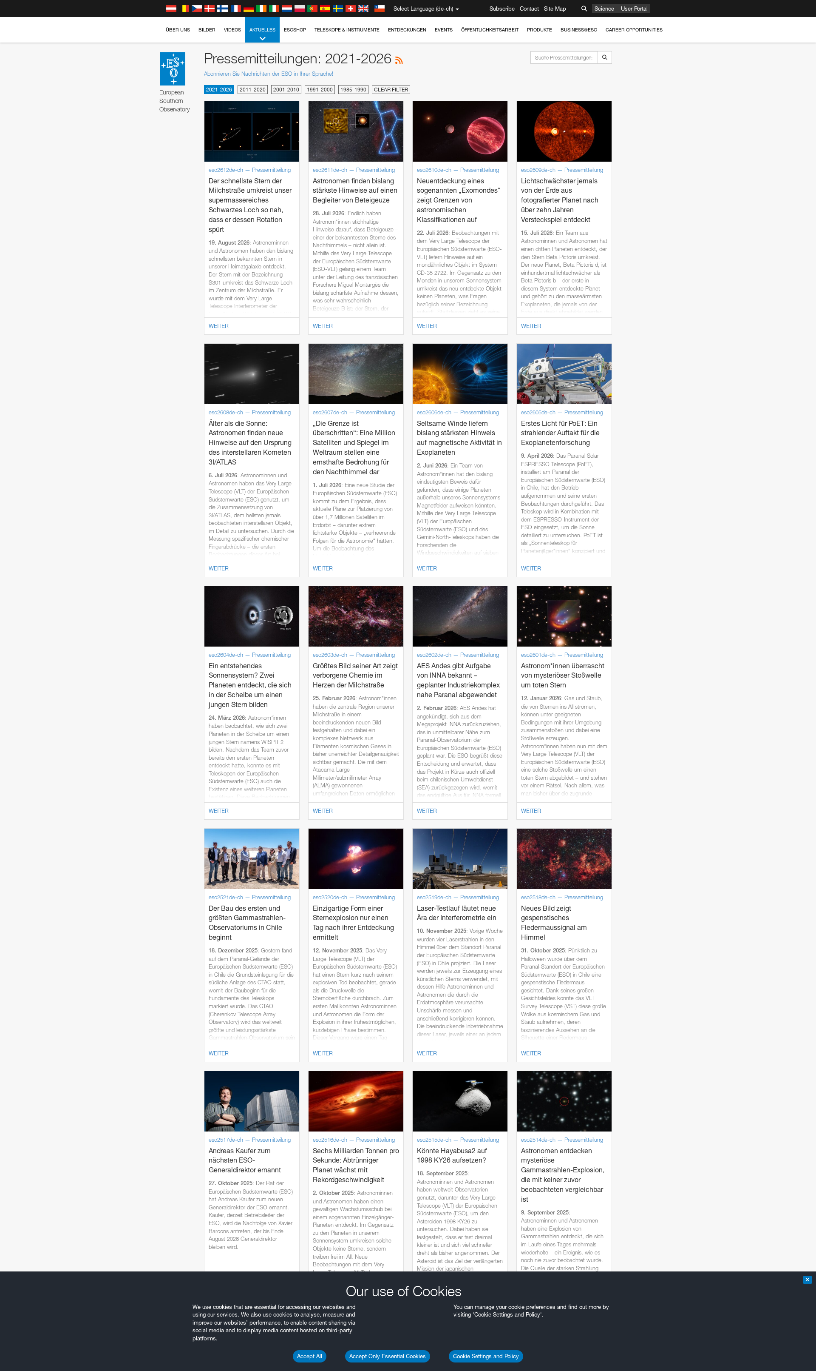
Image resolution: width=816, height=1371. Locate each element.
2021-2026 (219, 89)
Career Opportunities (634, 30)
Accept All (309, 1356)
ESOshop (295, 30)
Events (444, 30)
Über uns (178, 30)
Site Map (555, 8)
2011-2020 (253, 89)
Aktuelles (262, 30)
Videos (232, 30)
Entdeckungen (407, 30)
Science (604, 8)
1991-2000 (320, 89)
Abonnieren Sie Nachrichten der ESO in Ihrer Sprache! (268, 73)
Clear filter (391, 89)
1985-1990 (353, 89)
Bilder (206, 30)
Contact (529, 8)
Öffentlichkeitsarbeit (489, 30)
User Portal (634, 8)
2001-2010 (286, 89)
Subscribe (502, 8)
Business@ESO (579, 30)
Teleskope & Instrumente (347, 30)
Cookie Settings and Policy (486, 1356)
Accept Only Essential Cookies (387, 1356)
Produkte (539, 30)
